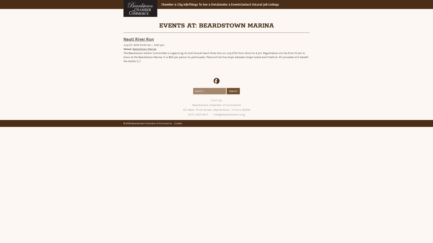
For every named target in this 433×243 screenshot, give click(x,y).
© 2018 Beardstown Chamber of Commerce (147, 123)
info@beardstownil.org (229, 114)
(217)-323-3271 (198, 114)
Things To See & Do (202, 4)
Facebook (217, 81)
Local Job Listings (267, 4)
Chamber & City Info (175, 4)
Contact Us (248, 4)
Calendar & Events (228, 4)
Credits (178, 123)
